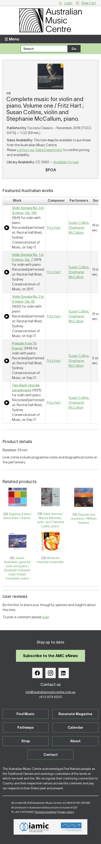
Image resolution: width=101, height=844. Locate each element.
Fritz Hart (54, 227)
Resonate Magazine (75, 714)
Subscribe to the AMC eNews (50, 656)
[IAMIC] (34, 827)
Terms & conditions (45, 812)
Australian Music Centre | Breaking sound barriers (51, 20)
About (75, 741)
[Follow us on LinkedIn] (63, 673)
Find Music (25, 714)
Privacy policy (66, 812)
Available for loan (66, 162)
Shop (25, 741)
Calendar (75, 727)
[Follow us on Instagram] (50, 673)
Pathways (25, 727)
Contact (50, 755)
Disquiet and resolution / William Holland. (84, 518)
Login (68, 3)
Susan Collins (78, 223)
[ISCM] (71, 827)
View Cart (88, 3)
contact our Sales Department (39, 150)
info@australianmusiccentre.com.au (51, 692)
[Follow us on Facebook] (37, 673)
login (45, 617)
